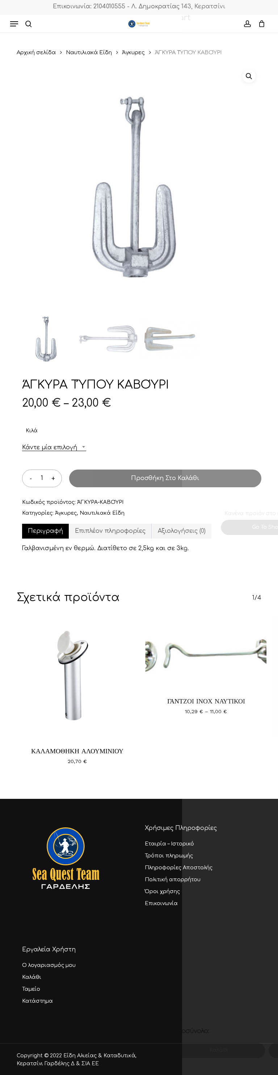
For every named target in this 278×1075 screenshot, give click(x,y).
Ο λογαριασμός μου (49, 965)
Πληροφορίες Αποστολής (178, 867)
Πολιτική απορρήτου (173, 879)
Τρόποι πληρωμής (169, 855)
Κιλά (32, 430)
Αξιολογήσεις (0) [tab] (182, 531)
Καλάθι (31, 977)
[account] (247, 24)
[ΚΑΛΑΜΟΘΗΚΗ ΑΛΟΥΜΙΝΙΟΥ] (77, 676)
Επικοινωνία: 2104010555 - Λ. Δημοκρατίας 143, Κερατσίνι (139, 6)
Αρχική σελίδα (36, 52)
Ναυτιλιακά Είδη (89, 52)
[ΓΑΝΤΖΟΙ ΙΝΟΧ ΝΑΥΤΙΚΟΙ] (205, 652)
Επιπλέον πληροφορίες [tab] (110, 531)
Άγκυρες (133, 52)
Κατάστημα (37, 1001)
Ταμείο (31, 989)
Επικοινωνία (161, 903)
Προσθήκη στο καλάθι (165, 478)
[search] (28, 24)
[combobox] (54, 448)
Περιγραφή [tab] (45, 531)
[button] (14, 23)
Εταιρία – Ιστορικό (169, 844)
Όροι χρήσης (162, 891)
